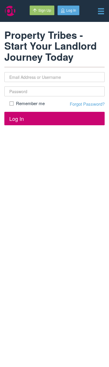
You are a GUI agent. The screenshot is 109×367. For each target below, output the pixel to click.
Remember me (30, 103)
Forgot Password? (87, 104)
